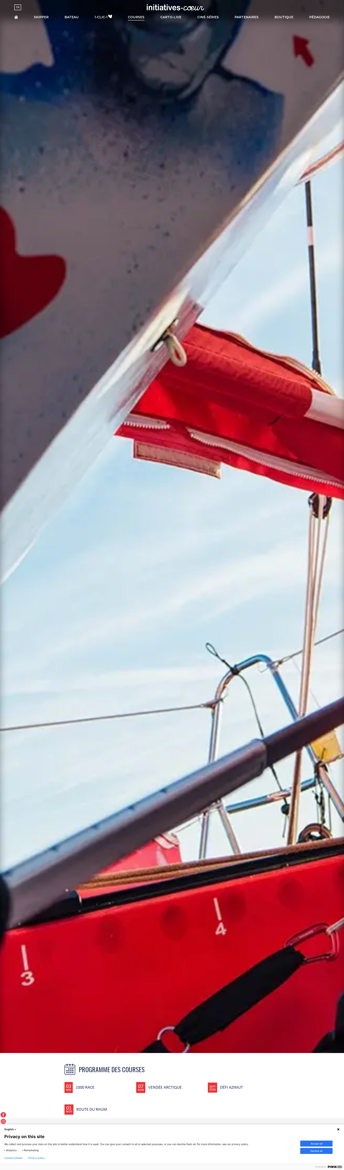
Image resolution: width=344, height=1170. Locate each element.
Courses (136, 17)
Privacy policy (36, 1158)
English (9, 1129)
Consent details (13, 1158)
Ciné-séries (208, 17)
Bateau (71, 17)
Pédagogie (319, 17)
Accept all (316, 1143)
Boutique (283, 17)
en (17, 7)
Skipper (41, 17)
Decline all (316, 1150)
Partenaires (247, 17)
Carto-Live (170, 17)
